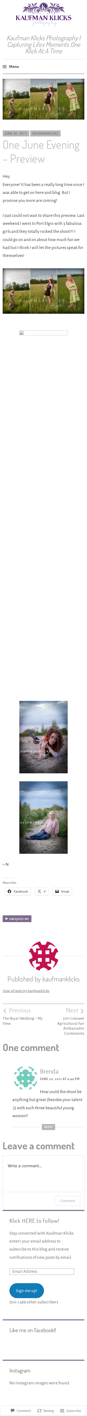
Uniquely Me (19, 919)
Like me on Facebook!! (32, 1330)
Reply (48, 1126)
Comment (67, 1201)
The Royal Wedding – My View (23, 1016)
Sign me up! (26, 1290)
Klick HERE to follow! (34, 1220)
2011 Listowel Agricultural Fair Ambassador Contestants (70, 1021)
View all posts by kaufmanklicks (26, 991)
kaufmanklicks (45, 133)
